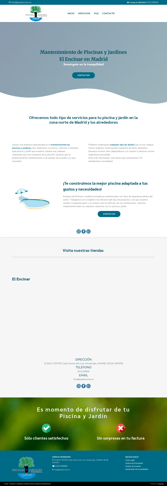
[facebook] (83, 231)
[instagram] (79, 231)
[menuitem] (71, 13)
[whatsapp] (88, 231)
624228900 (152, 2)
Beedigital (161, 484)
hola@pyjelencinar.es (21, 2)
